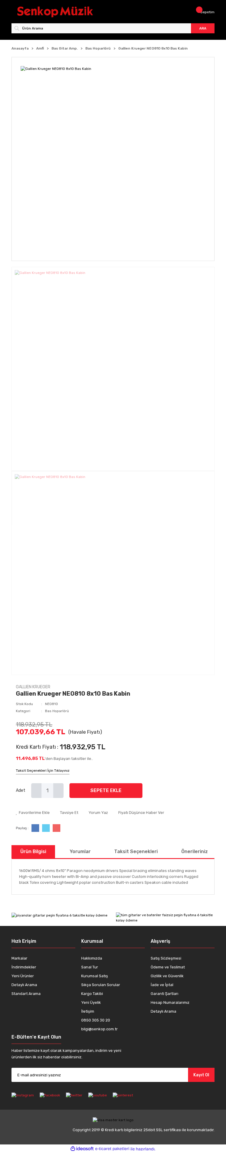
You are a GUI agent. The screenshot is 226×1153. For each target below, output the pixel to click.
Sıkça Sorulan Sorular (100, 985)
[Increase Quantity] (58, 790)
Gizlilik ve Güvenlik (167, 976)
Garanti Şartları (164, 993)
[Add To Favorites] (33, 813)
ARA (202, 28)
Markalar (19, 958)
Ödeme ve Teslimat (168, 967)
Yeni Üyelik (91, 1002)
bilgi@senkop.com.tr (99, 1029)
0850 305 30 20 (95, 1020)
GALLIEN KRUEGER (33, 686)
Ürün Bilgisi (33, 851)
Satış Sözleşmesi (166, 958)
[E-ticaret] (112, 1149)
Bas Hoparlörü (57, 711)
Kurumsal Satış (94, 976)
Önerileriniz (194, 851)
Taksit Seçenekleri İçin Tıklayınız (42, 770)
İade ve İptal (162, 985)
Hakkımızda (91, 958)
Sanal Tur (89, 967)
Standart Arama (26, 993)
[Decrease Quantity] (36, 790)
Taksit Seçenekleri (136, 851)
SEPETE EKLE (106, 790)
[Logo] (63, 11)
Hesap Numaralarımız (170, 1002)
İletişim (87, 1011)
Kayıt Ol (201, 1075)
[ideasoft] (82, 1149)
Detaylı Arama (24, 985)
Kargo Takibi (92, 993)
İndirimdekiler (23, 967)
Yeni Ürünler (22, 976)
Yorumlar (80, 851)
